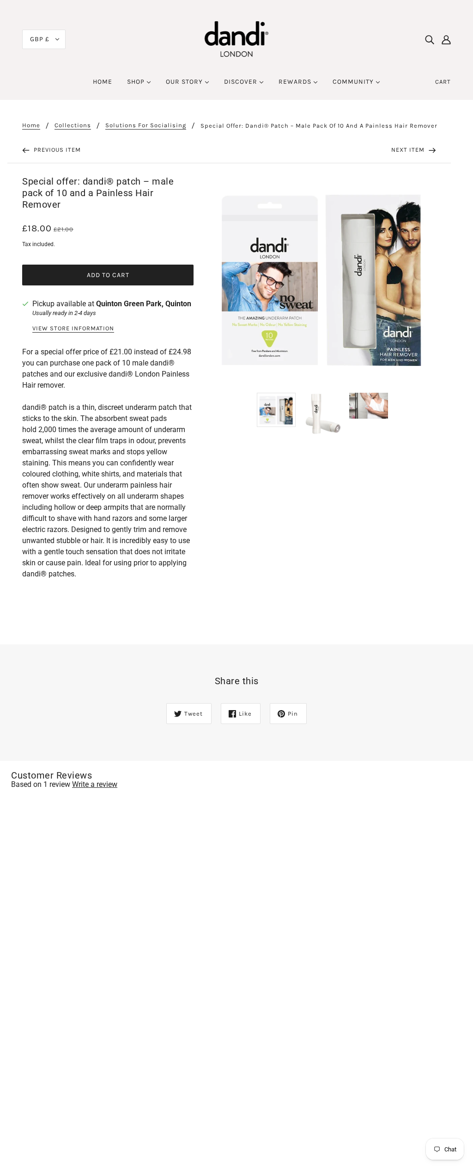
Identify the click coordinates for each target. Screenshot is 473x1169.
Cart (443, 81)
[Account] (446, 39)
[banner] (236, 38)
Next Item (408, 149)
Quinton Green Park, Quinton (143, 303)
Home (31, 125)
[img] (429, 39)
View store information (73, 328)
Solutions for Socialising (145, 125)
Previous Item (56, 149)
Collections (73, 125)
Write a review (94, 784)
